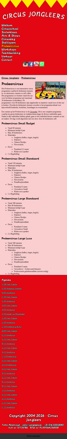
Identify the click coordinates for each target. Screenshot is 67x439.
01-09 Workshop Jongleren (12, 288)
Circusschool (10, 28)
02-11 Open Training (9, 377)
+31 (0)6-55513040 (54, 425)
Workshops (9, 49)
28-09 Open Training (9, 331)
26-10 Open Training (9, 369)
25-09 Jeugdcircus (8, 322)
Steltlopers (9, 42)
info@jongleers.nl (32, 425)
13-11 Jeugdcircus (8, 390)
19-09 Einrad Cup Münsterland (13, 314)
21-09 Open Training (9, 318)
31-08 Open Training (9, 284)
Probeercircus (10, 46)
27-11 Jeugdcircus (8, 407)
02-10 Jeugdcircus (8, 335)
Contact (7, 59)
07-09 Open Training (9, 297)
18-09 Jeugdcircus (8, 310)
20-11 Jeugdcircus (8, 399)
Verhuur (7, 56)
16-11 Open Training (9, 394)
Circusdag (8, 39)
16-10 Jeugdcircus (8, 352)
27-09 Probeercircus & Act (11, 327)
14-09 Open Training (9, 305)
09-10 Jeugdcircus (8, 344)
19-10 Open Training (9, 360)
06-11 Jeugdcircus (8, 382)
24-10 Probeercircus (9, 365)
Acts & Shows (11, 35)
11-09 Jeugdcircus (8, 301)
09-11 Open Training (9, 386)
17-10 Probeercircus (9, 356)
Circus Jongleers (10, 78)
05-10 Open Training (9, 339)
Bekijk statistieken (33, 436)
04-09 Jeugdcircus (8, 293)
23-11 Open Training (9, 403)
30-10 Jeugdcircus (8, 373)
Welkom (7, 25)
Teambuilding (11, 53)
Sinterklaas (9, 32)
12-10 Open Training (9, 348)
